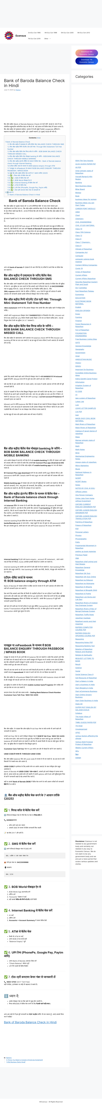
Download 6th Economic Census (87, 53)
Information (79, 382)
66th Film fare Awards (84, 161)
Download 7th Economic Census (87, 61)
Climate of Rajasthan (83, 249)
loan (77, 415)
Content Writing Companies (86, 265)
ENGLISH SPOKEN (82, 311)
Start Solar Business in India (86, 701)
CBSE (77, 212)
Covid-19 (79, 268)
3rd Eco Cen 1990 (34, 33)
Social (77, 671)
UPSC (77, 733)
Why (77, 751)
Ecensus (21, 35)
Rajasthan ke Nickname (84, 584)
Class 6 (78, 239)
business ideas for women (86, 199)
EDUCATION (80, 298)
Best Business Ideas (83, 186)
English (78, 307)
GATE (77, 343)
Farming (78, 317)
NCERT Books (80, 482)
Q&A (77, 558)
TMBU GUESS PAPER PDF (85, 722)
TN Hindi (78, 726)
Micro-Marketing (82, 466)
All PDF (78, 167)
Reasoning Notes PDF (84, 642)
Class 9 (78, 246)
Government (80, 353)
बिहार (76, 754)
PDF (77, 529)
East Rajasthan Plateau (84, 291)
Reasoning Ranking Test (85, 646)
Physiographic (81, 539)
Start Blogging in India (84, 688)
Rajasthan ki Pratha (83, 594)
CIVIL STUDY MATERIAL (85, 225)
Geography (79, 349)
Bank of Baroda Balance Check (17, 142)
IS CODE (78, 391)
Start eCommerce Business (86, 691)
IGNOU (78, 366)
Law (77, 405)
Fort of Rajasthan (82, 330)
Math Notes (80, 450)
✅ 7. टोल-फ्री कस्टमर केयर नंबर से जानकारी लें (23, 190)
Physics (78, 535)
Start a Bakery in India (84, 681)
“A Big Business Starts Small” (16, 1062)
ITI (76, 395)
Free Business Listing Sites (86, 339)
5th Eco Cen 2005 (67, 33)
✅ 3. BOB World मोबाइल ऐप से (19, 180)
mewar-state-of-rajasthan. (86, 462)
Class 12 (78, 236)
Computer (79, 256)
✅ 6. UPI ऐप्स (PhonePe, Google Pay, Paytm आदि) (27, 187)
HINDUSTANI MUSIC (83, 359)
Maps (77, 437)
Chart (77, 215)
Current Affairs (81, 275)
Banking (9, 1058)
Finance (78, 321)
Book (77, 196)
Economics (79, 295)
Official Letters (81, 492)
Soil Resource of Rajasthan (86, 678)
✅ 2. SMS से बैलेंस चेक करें (18, 178)
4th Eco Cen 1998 (51, 33)
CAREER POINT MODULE (85, 209)
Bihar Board (80, 189)
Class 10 (78, 229)
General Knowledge (83, 346)
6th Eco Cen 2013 (83, 33)
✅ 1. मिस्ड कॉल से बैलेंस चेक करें (18, 175)
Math (77, 446)
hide (38, 138)
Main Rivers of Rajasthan (85, 424)
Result (77, 664)
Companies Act (81, 252)
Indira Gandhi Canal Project (86, 379)
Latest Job (79, 402)
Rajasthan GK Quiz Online (85, 577)
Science (78, 668)
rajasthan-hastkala (82, 618)
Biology (78, 193)
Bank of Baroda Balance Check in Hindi (23, 195)
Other (46, 39)
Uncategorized (81, 729)
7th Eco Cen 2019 (34, 39)
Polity (77, 542)
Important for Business (84, 370)
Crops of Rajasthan (83, 272)
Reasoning (79, 639)
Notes (77, 485)
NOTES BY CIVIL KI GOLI (85, 488)
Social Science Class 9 (84, 674)
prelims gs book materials (85, 551)
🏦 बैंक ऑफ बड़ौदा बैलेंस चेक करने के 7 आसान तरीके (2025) (27, 173)
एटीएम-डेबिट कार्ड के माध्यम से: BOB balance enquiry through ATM (31, 166)
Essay (77, 314)
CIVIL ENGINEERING (83, 222)
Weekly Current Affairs (84, 748)
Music (77, 469)
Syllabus (78, 713)
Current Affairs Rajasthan (85, 279)
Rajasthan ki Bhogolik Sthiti (86, 590)
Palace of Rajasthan (83, 525)
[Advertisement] (51, 14)
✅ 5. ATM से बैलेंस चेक (16, 185)
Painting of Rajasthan (83, 522)
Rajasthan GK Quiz (82, 573)
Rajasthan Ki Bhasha (83, 587)
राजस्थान (78, 758)
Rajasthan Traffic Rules (84, 615)
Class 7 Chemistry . (83, 242)
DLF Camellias (81, 288)
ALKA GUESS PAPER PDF (85, 164)
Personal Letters (82, 532)
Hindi (77, 356)
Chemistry (79, 219)
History (78, 363)
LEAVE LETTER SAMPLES (85, 408)
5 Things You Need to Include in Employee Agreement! (24, 1060)
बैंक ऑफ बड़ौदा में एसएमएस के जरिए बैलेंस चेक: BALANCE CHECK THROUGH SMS (35, 144)
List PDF (78, 412)
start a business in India (85, 685)
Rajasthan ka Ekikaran (84, 580)
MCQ (77, 453)
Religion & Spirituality (83, 655)
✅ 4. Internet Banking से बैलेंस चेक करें (22, 183)
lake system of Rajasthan (85, 398)
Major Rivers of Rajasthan (85, 428)
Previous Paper (81, 555)
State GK (79, 704)
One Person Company (84, 495)
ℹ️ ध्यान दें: (9, 192)
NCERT (78, 478)
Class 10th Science (83, 232)
